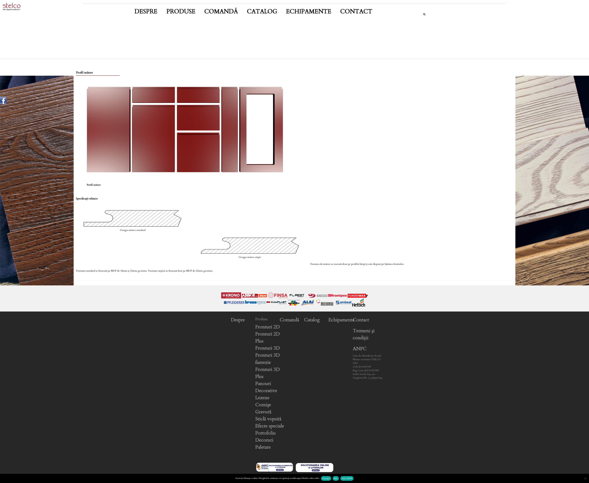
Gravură (263, 412)
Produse (180, 12)
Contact (356, 12)
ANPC (360, 349)
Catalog (262, 12)
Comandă (221, 12)
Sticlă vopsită (268, 419)
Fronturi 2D (267, 327)
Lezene (262, 398)
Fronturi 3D (267, 348)
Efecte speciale (269, 426)
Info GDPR (347, 478)
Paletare (263, 447)
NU (335, 478)
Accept (326, 478)
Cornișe (263, 405)
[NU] (585, 478)
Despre (146, 12)
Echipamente (308, 12)
